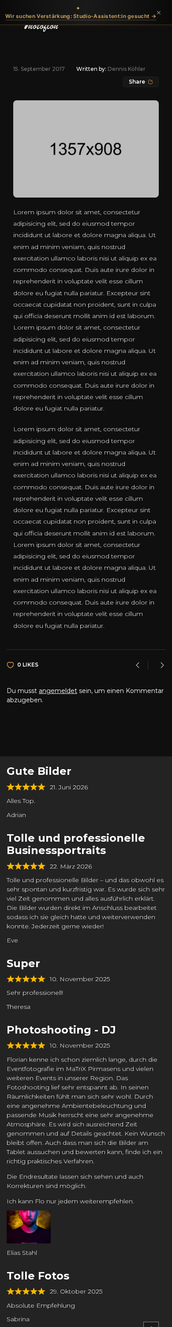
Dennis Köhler (127, 69)
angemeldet (58, 691)
